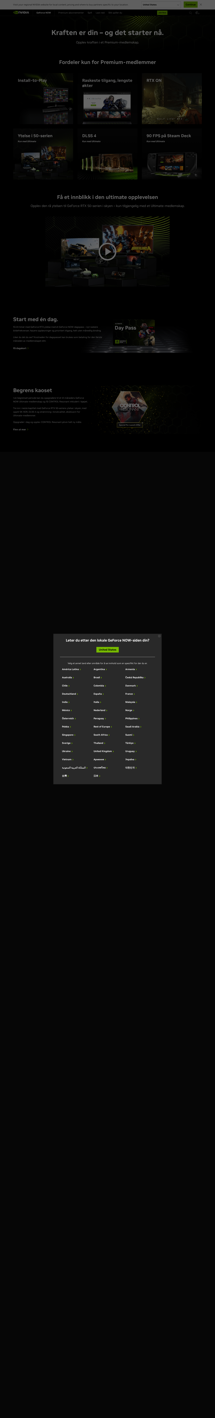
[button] (159, 636)
